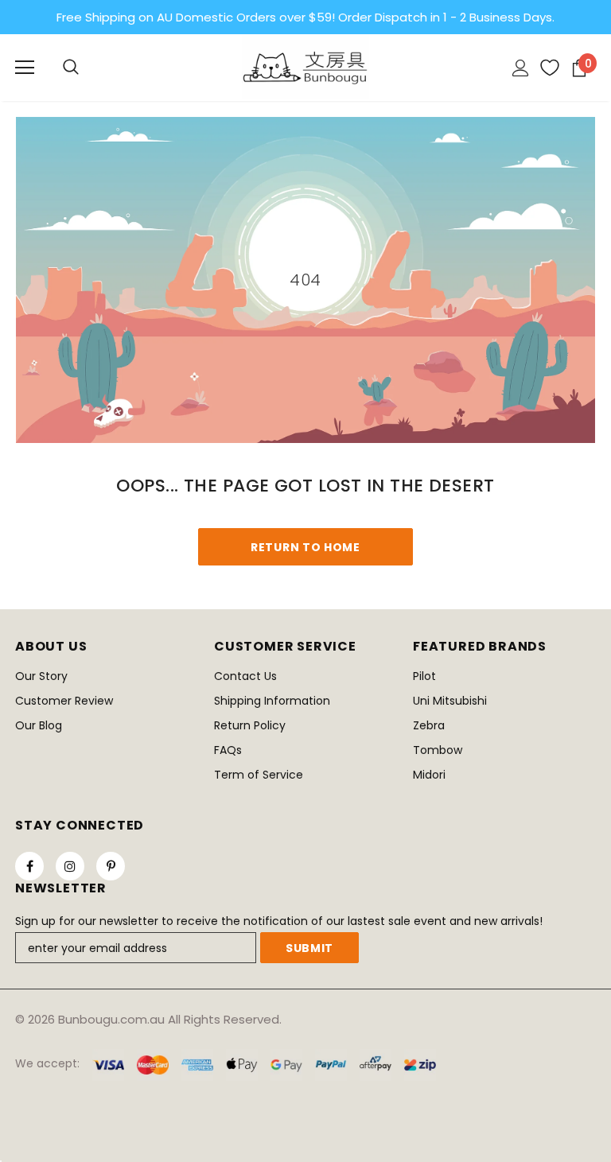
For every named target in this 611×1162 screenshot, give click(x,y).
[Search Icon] (71, 68)
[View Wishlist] (543, 67)
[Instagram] (70, 866)
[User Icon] (520, 68)
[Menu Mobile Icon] (24, 67)
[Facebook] (29, 866)
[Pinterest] (110, 866)
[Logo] (305, 67)
